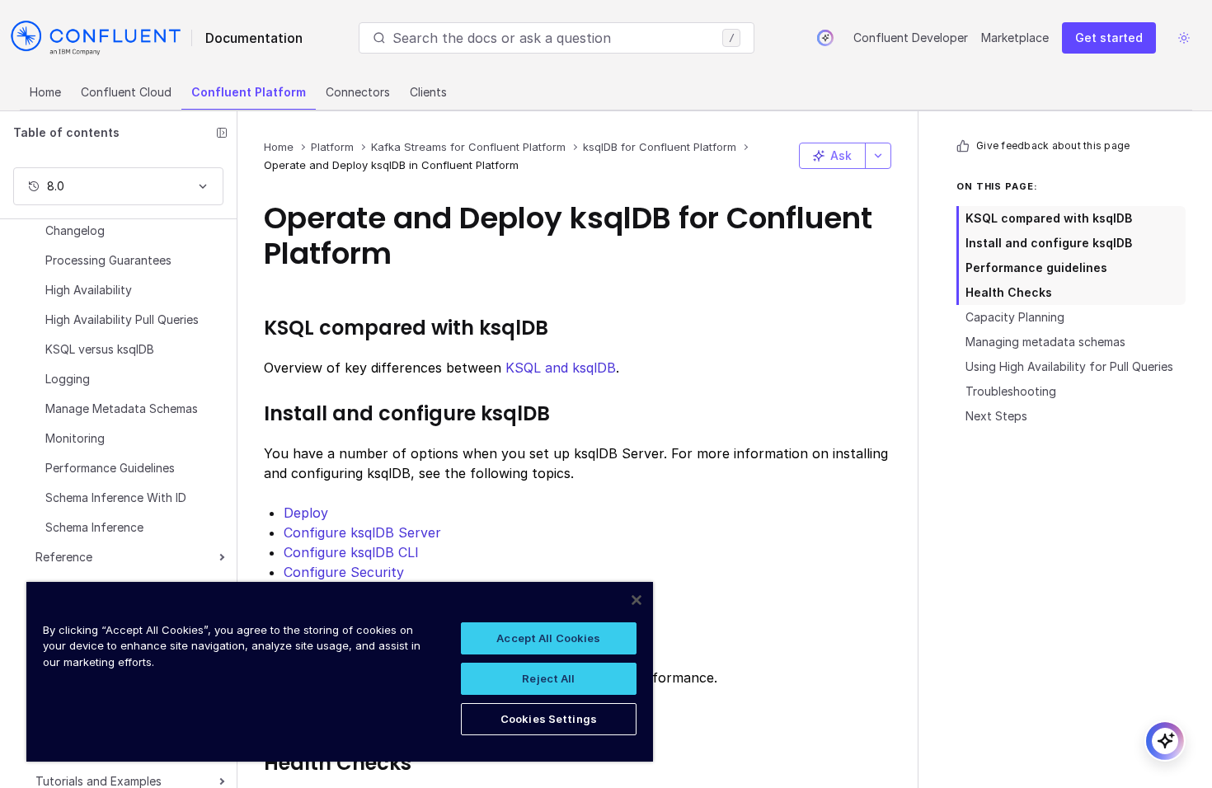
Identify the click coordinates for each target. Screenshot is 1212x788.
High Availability (88, 290)
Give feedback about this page (1053, 145)
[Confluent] (95, 38)
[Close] (636, 600)
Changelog (75, 230)
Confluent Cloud (126, 92)
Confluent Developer (910, 37)
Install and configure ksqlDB (1048, 243)
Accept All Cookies (548, 638)
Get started (1109, 37)
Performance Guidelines (110, 468)
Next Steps (996, 416)
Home (45, 92)
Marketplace (1015, 37)
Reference (63, 557)
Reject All (548, 678)
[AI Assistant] (825, 38)
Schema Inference (94, 527)
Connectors (358, 92)
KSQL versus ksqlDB (99, 349)
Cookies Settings (548, 718)
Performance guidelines (1036, 267)
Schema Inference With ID (115, 497)
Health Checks (1008, 292)
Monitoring (75, 438)
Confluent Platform (248, 92)
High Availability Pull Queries (122, 319)
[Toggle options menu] (878, 155)
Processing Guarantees (108, 260)
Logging (67, 379)
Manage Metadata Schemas (121, 408)
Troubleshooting (1010, 391)
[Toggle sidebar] (221, 132)
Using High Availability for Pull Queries (1069, 366)
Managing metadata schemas (1045, 342)
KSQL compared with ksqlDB (1048, 218)
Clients (428, 92)
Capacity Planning (1014, 317)
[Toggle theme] (1184, 38)
